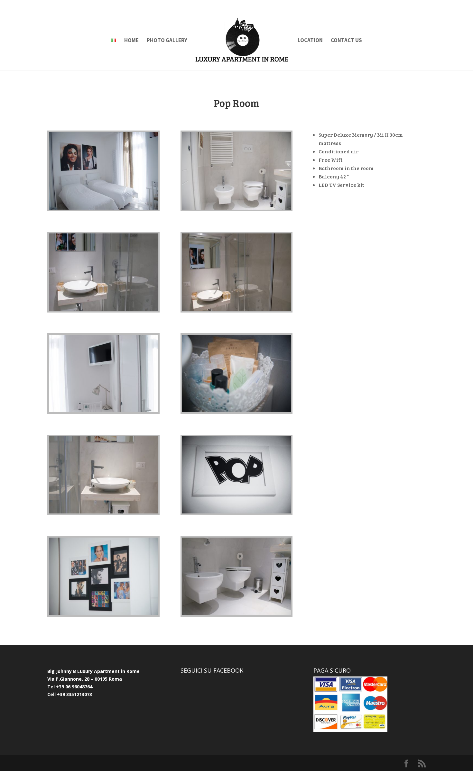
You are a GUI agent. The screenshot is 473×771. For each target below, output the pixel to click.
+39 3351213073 (74, 694)
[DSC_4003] (236, 512)
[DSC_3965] (103, 613)
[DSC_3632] (103, 309)
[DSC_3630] (236, 309)
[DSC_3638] (236, 208)
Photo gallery (167, 41)
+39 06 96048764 (74, 687)
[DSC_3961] (103, 410)
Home (131, 41)
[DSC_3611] (103, 512)
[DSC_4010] (236, 410)
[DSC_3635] (236, 613)
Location (310, 41)
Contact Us (346, 41)
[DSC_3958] (103, 208)
